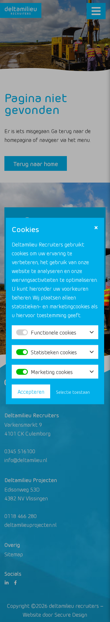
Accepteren (31, 391)
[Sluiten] (96, 228)
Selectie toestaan (73, 392)
